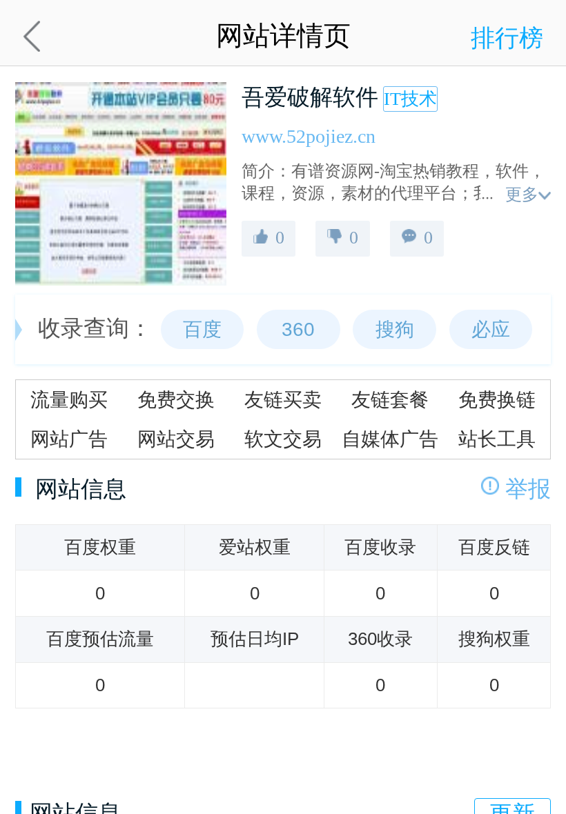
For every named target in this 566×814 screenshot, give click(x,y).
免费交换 (176, 399)
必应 (490, 329)
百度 (202, 329)
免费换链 (497, 399)
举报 (528, 489)
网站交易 (176, 439)
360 (298, 329)
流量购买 (69, 399)
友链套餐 (390, 399)
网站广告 (69, 439)
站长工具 (497, 439)
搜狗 (394, 329)
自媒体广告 (390, 439)
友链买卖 (283, 399)
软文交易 (283, 439)
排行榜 (507, 38)
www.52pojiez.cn (308, 136)
